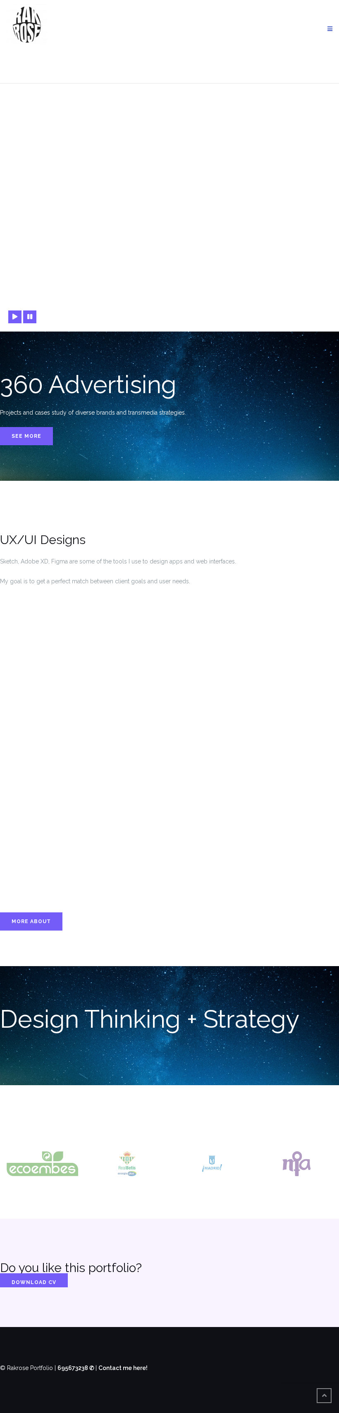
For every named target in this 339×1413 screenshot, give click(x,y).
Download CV (34, 1282)
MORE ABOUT (31, 921)
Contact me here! (123, 1368)
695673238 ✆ (76, 1368)
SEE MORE (26, 436)
